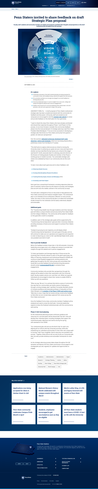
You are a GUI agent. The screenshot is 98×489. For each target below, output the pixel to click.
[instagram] (20, 458)
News (17, 9)
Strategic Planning (50, 360)
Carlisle (59, 360)
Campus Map (65, 468)
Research (40, 360)
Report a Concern (60, 2)
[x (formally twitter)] (26, 458)
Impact (68, 356)
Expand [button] (70, 79)
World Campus (51, 366)
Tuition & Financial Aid (68, 458)
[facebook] (17, 458)
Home (13, 9)
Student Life (61, 5)
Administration (50, 356)
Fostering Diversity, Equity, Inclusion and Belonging (46, 176)
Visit (78, 2)
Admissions (52, 5)
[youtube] (29, 458)
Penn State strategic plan (60, 363)
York (59, 366)
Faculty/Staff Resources (66, 462)
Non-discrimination (44, 480)
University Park (42, 366)
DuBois (65, 360)
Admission (40, 461)
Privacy (38, 480)
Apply (73, 2)
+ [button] (55, 458)
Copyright (57, 480)
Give (68, 2)
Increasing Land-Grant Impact (40, 180)
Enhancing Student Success (40, 169)
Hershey (40, 363)
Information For (70, 5)
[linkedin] (23, 458)
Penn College (48, 363)
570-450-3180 (55, 475)
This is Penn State (42, 467)
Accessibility (52, 480)
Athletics (40, 464)
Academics (44, 5)
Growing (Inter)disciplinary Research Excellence (45, 173)
